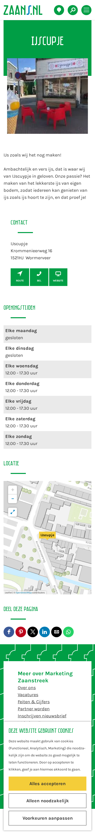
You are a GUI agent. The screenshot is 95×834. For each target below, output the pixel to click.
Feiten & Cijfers (34, 701)
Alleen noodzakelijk (47, 801)
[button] (47, 538)
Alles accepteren (47, 783)
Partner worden (34, 709)
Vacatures (28, 694)
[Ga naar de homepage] (26, 10)
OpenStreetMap (24, 592)
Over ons (27, 687)
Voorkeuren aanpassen (48, 818)
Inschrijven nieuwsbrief (42, 716)
